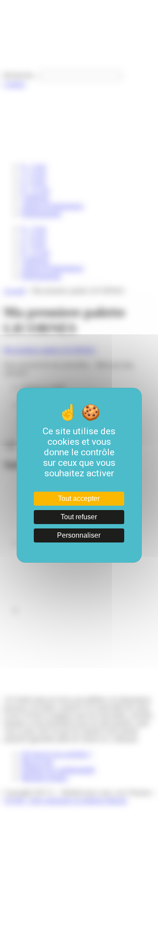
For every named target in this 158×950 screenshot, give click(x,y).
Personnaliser (79, 535)
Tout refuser (79, 517)
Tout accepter (79, 498)
